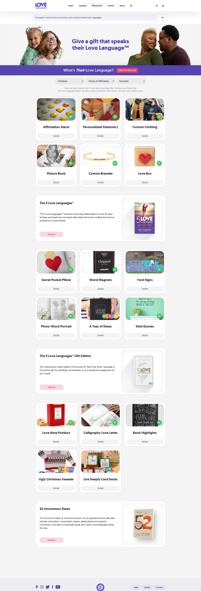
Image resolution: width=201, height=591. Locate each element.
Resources (97, 5)
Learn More (97, 17)
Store (122, 5)
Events (111, 5)
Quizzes (83, 5)
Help (136, 587)
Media (147, 587)
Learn (70, 5)
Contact (159, 587)
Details (56, 136)
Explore (51, 234)
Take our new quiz (127, 70)
